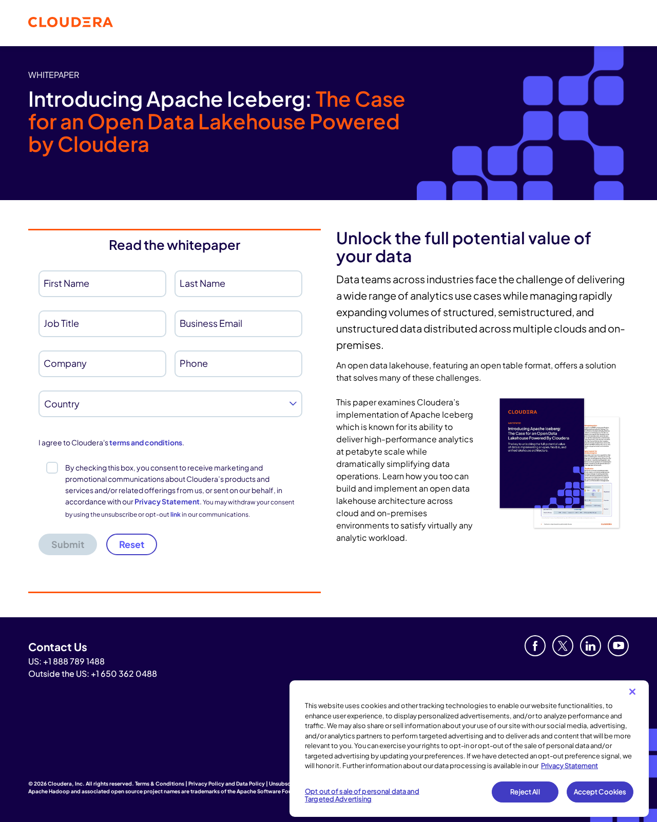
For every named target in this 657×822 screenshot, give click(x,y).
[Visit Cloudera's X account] (562, 645)
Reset (131, 544)
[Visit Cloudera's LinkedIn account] (590, 645)
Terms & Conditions (159, 783)
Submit (67, 544)
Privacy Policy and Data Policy (226, 783)
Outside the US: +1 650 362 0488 (92, 673)
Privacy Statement (167, 501)
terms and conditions (145, 442)
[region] (469, 748)
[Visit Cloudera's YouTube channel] (618, 645)
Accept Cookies (600, 792)
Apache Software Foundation (274, 791)
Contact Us (57, 647)
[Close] (632, 691)
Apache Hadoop (49, 791)
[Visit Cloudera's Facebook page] (535, 645)
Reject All (524, 792)
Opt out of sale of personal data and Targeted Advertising (362, 795)
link (175, 514)
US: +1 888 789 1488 (66, 661)
